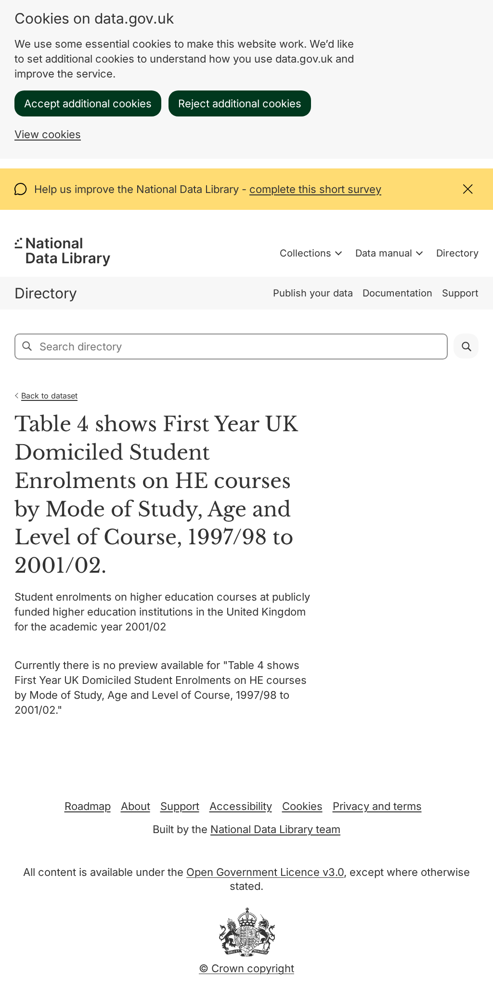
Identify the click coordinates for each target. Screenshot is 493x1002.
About (135, 806)
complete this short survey (315, 189)
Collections (305, 253)
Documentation (397, 293)
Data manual (383, 253)
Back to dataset (49, 395)
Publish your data (313, 293)
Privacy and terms (377, 806)
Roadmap (88, 806)
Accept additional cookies (88, 103)
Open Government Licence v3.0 (265, 872)
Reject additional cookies (239, 103)
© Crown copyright (246, 968)
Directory (457, 253)
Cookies (302, 806)
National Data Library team (275, 829)
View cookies (47, 134)
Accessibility (240, 806)
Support (460, 293)
